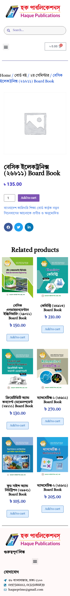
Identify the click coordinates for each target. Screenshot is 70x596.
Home (5, 76)
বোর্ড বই (20, 76)
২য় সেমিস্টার (39, 76)
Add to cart (28, 198)
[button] (6, 47)
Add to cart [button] (17, 337)
